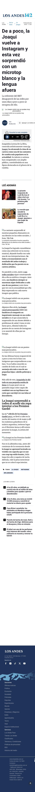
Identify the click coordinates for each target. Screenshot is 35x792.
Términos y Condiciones (13, 741)
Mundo (7, 706)
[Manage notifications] (30, 783)
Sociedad (8, 694)
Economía (8, 691)
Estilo (6, 715)
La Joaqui (15, 469)
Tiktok (15, 663)
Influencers (8, 473)
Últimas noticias (10, 685)
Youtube (24, 663)
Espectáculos (9, 703)
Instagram (25, 469)
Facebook (6, 663)
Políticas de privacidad (12, 744)
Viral (6, 724)
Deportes (8, 700)
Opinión (7, 709)
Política (7, 688)
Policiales (8, 697)
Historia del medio (11, 750)
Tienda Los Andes (11, 736)
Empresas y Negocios (12, 712)
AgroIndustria (9, 718)
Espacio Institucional (12, 727)
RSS (6, 747)
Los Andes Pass (10, 733)
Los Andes (4, 23)
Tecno (7, 721)
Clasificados (9, 739)
